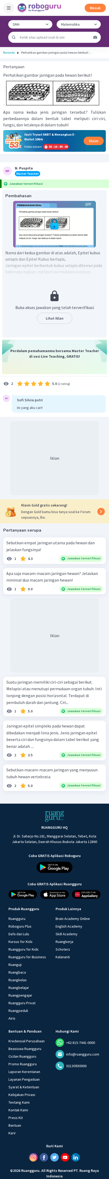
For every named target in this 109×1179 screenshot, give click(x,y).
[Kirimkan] (13, 37)
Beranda (9, 52)
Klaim (93, 141)
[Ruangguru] (54, 816)
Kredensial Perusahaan (26, 1041)
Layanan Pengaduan (24, 1079)
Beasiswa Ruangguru (24, 1048)
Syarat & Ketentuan (23, 1087)
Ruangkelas (17, 980)
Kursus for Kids (20, 941)
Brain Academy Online (73, 918)
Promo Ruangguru (22, 1064)
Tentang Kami (19, 1102)
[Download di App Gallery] (86, 894)
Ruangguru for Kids (23, 949)
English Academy (69, 926)
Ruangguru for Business (27, 957)
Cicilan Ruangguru (22, 1056)
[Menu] (8, 7)
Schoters (63, 949)
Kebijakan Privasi (21, 1094)
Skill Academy (67, 934)
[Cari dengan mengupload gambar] (95, 37)
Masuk (95, 8)
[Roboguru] (39, 7)
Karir (12, 1133)
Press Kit (15, 1117)
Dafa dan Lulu (18, 934)
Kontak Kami (18, 1110)
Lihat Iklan (54, 318)
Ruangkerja (64, 941)
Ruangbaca (17, 972)
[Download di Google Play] (54, 867)
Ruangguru (16, 918)
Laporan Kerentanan (24, 1071)
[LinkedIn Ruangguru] (75, 1157)
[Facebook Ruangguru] (44, 1157)
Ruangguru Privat (21, 1003)
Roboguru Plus (19, 926)
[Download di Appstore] (54, 894)
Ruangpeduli (18, 1010)
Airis (11, 1018)
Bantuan (14, 1125)
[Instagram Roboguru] (33, 1157)
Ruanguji (15, 964)
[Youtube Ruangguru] (65, 1157)
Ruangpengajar (20, 995)
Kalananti (63, 957)
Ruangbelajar (18, 987)
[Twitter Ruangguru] (54, 1157)
